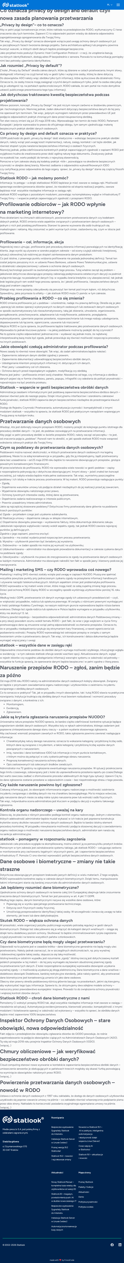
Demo (81, 1197)
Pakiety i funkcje (85, 1187)
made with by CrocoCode (62, 1260)
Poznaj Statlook (85, 1182)
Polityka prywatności (88, 1202)
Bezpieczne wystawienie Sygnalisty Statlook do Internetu (62, 1130)
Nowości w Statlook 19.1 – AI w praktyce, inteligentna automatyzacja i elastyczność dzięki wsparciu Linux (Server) (91, 1134)
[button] (110, 4)
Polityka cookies (85, 1207)
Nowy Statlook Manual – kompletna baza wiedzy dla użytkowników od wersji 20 (63, 1185)
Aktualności (83, 1192)
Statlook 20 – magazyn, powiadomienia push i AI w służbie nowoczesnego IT (63, 1197)
